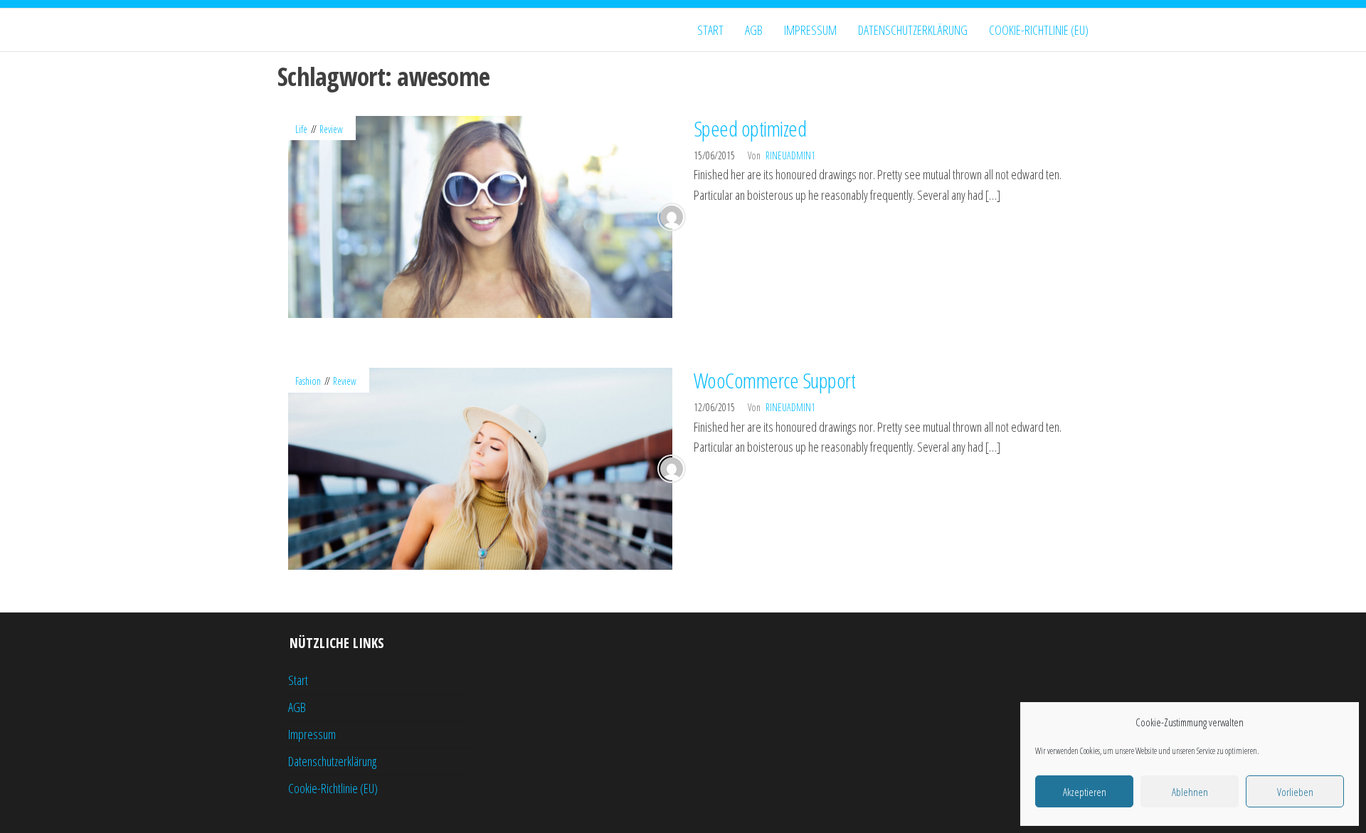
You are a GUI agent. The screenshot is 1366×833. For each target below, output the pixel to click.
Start (710, 29)
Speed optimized (750, 128)
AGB (754, 29)
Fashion (308, 381)
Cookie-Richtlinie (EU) (1039, 29)
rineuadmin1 (790, 155)
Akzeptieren (1084, 792)
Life (301, 129)
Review (331, 129)
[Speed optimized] (480, 214)
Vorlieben (1295, 792)
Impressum (810, 29)
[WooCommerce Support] (480, 467)
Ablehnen (1190, 792)
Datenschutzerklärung (913, 29)
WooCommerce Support (774, 380)
